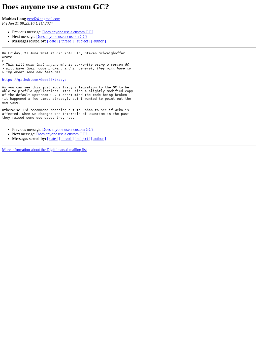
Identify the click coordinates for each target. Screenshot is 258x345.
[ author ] (98, 41)
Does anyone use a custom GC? (67, 32)
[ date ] (52, 41)
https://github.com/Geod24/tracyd (34, 80)
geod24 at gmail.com (43, 19)
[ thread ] (66, 41)
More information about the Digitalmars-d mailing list (44, 149)
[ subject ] (82, 41)
